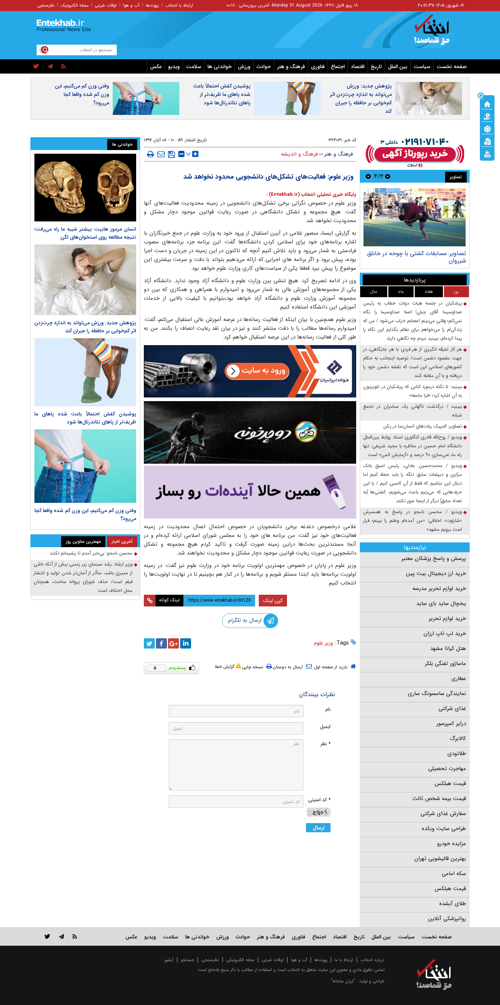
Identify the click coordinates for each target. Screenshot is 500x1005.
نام (328, 709)
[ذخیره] (171, 154)
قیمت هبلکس (450, 783)
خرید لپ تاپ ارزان (444, 633)
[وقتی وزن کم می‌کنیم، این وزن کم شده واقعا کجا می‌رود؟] (85, 466)
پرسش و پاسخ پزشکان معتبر (434, 558)
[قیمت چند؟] (487, 116)
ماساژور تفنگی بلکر (445, 663)
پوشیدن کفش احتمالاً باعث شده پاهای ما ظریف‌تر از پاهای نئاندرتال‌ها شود (221, 94)
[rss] (63, 66)
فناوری (318, 67)
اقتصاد (358, 67)
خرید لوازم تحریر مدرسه (439, 588)
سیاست (422, 67)
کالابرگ (458, 738)
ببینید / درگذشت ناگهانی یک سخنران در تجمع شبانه (412, 411)
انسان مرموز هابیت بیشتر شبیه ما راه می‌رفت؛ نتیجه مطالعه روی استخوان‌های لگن (85, 233)
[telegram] (50, 66)
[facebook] (161, 643)
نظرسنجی (46, 5)
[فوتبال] (487, 128)
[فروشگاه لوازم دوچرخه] (250, 432)
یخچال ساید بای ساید (441, 603)
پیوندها (152, 5)
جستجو (187, 959)
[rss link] (75, 936)
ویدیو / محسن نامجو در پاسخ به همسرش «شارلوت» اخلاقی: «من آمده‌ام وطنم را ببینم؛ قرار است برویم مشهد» (412, 520)
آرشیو (168, 959)
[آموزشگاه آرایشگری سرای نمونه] (250, 492)
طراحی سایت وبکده (444, 828)
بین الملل (397, 67)
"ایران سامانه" (343, 981)
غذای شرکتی (452, 708)
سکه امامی (454, 873)
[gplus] (173, 643)
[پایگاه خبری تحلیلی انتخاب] (438, 33)
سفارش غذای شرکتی (443, 813)
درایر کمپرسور (451, 723)
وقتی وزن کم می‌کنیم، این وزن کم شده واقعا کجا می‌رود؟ (82, 94)
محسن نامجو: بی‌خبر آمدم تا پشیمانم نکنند (91, 553)
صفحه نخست (452, 67)
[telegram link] (61, 936)
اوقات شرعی (106, 5)
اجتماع (338, 67)
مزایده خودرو (451, 843)
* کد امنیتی (319, 800)
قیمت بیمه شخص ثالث (439, 798)
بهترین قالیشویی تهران (440, 858)
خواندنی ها (220, 67)
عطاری (458, 678)
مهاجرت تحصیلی (447, 768)
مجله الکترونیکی (240, 959)
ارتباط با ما (344, 959)
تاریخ (376, 67)
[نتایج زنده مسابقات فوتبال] (487, 153)
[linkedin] (185, 643)
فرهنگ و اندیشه (299, 154)
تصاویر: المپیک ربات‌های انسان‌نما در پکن (422, 426)
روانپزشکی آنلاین (447, 918)
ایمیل (325, 727)
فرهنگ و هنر (291, 67)
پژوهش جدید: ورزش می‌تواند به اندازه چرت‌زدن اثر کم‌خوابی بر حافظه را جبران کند (361, 98)
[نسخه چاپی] (150, 154)
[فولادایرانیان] (250, 371)
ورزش (244, 67)
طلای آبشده (452, 903)
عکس (156, 67)
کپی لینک (273, 601)
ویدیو (174, 67)
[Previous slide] (387, 176)
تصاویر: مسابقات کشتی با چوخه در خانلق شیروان (416, 257)
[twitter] (36, 66)
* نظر (325, 744)
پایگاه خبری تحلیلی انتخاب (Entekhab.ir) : (311, 194)
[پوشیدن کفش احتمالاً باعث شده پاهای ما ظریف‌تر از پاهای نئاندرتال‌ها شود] (85, 372)
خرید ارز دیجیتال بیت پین (436, 573)
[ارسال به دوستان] (161, 154)
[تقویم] (487, 140)
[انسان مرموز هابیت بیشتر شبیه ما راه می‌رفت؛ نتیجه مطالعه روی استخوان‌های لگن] (85, 187)
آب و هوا (131, 5)
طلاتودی (456, 753)
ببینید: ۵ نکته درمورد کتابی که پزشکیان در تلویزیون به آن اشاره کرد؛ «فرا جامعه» (412, 391)
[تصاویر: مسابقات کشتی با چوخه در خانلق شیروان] (414, 217)
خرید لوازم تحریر (447, 618)
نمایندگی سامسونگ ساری (437, 693)
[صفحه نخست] (487, 103)
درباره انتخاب (372, 959)
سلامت (193, 67)
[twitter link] (47, 936)
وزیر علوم (323, 643)
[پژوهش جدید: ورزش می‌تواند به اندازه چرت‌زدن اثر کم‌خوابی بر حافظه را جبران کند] (85, 279)
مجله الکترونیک (75, 5)
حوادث (264, 67)
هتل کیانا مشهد (448, 648)
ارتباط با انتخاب (179, 5)
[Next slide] (368, 176)
